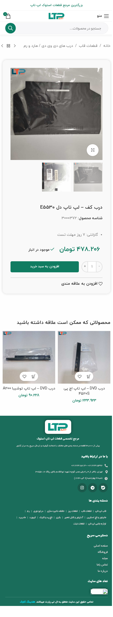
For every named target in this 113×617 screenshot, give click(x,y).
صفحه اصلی (101, 546)
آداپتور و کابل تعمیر (73, 517)
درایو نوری (38, 511)
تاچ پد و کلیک (45, 517)
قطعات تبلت (78, 524)
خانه (106, 45)
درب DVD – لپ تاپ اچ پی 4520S (84, 391)
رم (28, 511)
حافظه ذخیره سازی (55, 511)
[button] (88, 376)
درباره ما (103, 571)
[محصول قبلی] (15, 46)
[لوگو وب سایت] (56, 15)
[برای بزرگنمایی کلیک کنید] (93, 150)
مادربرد (22, 517)
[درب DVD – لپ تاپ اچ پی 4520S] (84, 357)
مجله (105, 558)
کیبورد (32, 517)
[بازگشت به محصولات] (8, 46)
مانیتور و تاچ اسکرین (96, 517)
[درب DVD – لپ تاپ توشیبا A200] (29, 357)
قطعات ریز (73, 511)
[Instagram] (82, 487)
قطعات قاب (88, 45)
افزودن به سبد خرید (44, 266)
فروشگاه (103, 552)
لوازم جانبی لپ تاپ (97, 524)
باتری (58, 517)
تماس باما (102, 564)
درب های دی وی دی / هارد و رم (48, 45)
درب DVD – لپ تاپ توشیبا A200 (29, 388)
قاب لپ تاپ (100, 511)
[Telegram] (92, 487)
